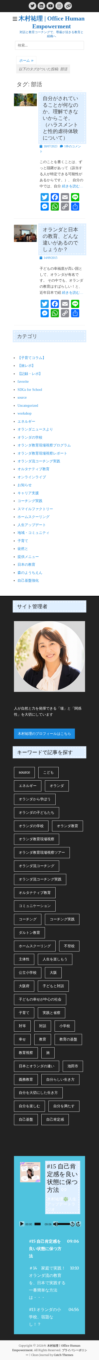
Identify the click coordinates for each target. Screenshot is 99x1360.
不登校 (69, 946)
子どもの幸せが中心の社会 (40, 999)
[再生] (21, 1224)
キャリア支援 (28, 493)
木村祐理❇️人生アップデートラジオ (61, 1204)
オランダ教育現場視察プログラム (44, 445)
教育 (42, 1039)
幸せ (22, 1039)
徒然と (23, 549)
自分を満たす (64, 1106)
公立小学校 (28, 972)
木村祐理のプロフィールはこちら (44, 733)
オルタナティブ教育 (34, 469)
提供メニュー (28, 557)
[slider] (38, 1224)
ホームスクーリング (34, 517)
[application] (49, 1224)
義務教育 (26, 1079)
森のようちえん (30, 573)
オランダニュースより (35, 429)
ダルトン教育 (29, 932)
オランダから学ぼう (35, 799)
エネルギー (26, 421)
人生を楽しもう (55, 959)
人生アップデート (32, 525)
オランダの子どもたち (36, 812)
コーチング (28, 919)
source (22, 397)
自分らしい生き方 (60, 1079)
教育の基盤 (68, 1039)
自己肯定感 (55, 1119)
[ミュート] (55, 1224)
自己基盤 (26, 1119)
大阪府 (24, 986)
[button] (49, 1248)
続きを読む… (72, 186)
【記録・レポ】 (30, 374)
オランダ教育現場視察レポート (42, 453)
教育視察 (26, 1052)
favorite (23, 381)
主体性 (24, 959)
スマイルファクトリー (35, 509)
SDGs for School (30, 390)
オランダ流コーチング (36, 866)
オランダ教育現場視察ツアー (42, 852)
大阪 (53, 972)
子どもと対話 (53, 986)
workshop (24, 413)
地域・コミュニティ (34, 533)
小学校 (64, 1026)
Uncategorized (28, 405)
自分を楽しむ (29, 1106)
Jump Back (72, 1224)
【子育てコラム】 (32, 358)
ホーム (26, 60)
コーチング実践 (30, 501)
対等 (22, 1026)
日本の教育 (26, 564)
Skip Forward (78, 1224)
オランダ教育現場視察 (36, 839)
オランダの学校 (30, 437)
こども (48, 772)
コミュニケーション (35, 905)
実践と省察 (51, 1012)
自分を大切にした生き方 (38, 1092)
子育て (23, 541)
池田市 (73, 1066)
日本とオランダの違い (36, 1066)
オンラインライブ (32, 477)
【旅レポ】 (26, 366)
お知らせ (25, 485)
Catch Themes (63, 1355)
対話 (42, 1026)
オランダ (57, 785)
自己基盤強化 (28, 580)
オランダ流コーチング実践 (39, 461)
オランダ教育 (67, 826)
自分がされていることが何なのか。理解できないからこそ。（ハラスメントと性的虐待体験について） (60, 118)
